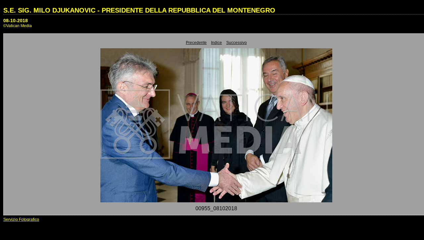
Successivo (236, 42)
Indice (216, 42)
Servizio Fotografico (21, 219)
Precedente (196, 42)
